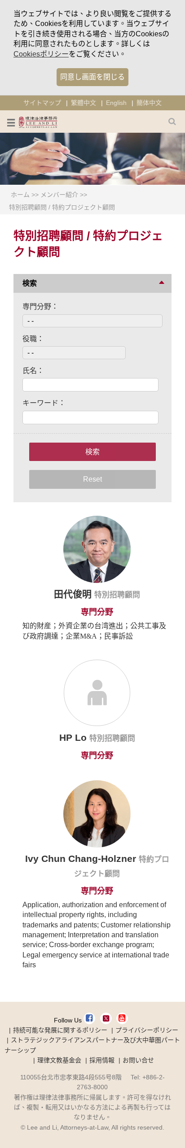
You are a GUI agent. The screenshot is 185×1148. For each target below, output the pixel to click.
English (116, 102)
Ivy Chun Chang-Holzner (82, 858)
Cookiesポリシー (41, 54)
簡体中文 (149, 102)
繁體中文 (83, 102)
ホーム (20, 194)
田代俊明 (74, 594)
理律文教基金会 (59, 1060)
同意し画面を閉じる (92, 77)
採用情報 (102, 1060)
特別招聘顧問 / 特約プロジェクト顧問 (62, 207)
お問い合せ (138, 1060)
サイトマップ (42, 102)
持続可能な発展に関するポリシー (60, 1030)
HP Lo (74, 737)
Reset (92, 479)
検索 (92, 452)
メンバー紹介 (59, 194)
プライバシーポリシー (146, 1030)
